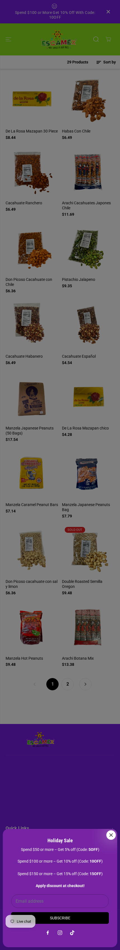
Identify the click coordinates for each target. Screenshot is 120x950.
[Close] (111, 835)
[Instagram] (60, 933)
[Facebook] (48, 933)
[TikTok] (72, 933)
